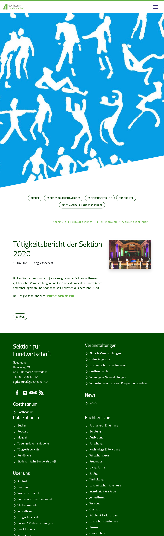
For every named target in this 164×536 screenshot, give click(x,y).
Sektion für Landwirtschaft (73, 222)
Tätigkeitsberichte (100, 197)
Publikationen (107, 222)
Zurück (20, 316)
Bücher (35, 197)
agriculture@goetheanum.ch (30, 382)
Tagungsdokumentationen (64, 197)
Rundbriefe (126, 197)
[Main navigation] (156, 7)
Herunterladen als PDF (60, 296)
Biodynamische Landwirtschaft (82, 205)
